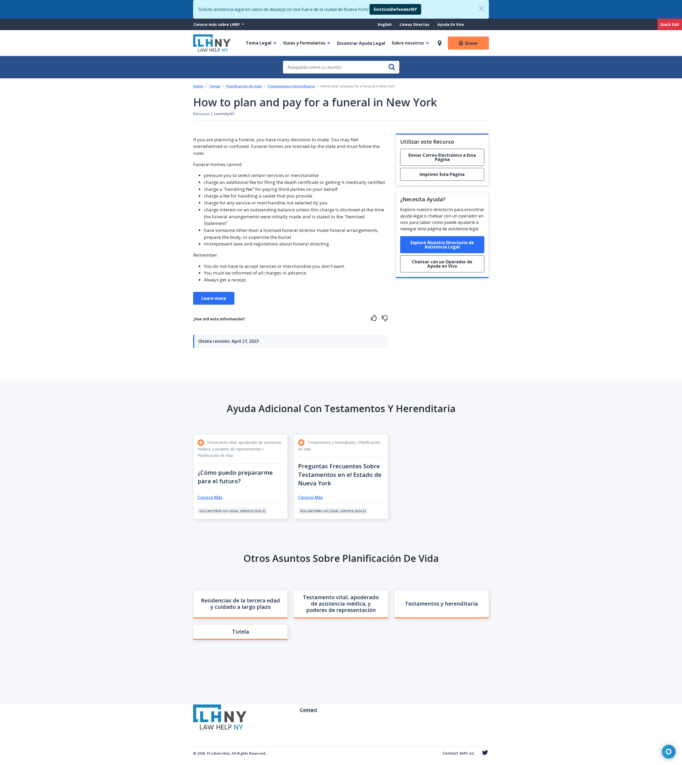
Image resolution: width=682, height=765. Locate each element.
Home (198, 86)
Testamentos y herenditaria (291, 86)
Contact (302, 710)
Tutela (240, 631)
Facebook (477, 754)
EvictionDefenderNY (395, 9)
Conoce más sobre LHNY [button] (217, 24)
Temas (214, 86)
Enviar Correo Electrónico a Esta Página (442, 157)
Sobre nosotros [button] (408, 43)
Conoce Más (210, 497)
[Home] (211, 43)
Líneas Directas (414, 24)
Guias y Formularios (304, 43)
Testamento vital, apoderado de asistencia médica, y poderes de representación (341, 604)
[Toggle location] (440, 43)
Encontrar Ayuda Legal (361, 43)
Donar (471, 43)
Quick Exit (669, 24)
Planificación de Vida (244, 86)
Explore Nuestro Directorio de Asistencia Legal (442, 245)
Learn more (213, 298)
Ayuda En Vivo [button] (450, 24)
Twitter (484, 752)
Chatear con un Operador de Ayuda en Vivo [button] (442, 264)
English (385, 24)
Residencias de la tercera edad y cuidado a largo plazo (240, 603)
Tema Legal (258, 43)
